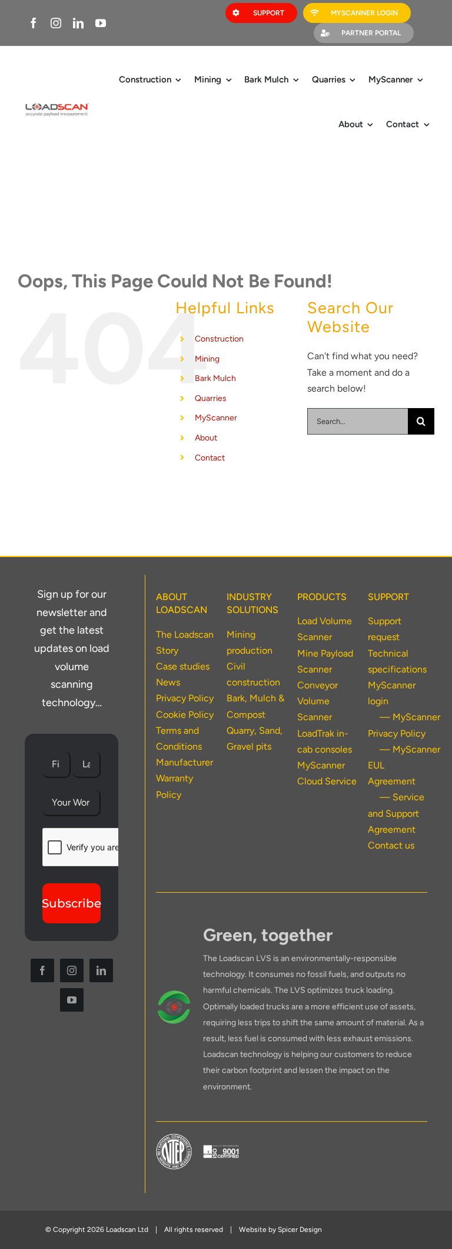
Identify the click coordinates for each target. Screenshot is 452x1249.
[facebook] (33, 23)
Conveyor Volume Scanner (317, 701)
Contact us (391, 845)
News (168, 682)
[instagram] (56, 23)
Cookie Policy (185, 714)
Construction (219, 339)
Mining (207, 359)
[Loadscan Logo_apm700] (56, 105)
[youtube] (100, 23)
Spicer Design (300, 1229)
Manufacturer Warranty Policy (184, 778)
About (206, 438)
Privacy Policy (185, 698)
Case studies (183, 666)
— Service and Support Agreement (396, 812)
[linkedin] (78, 23)
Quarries (211, 398)
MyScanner (216, 418)
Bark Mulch (215, 378)
